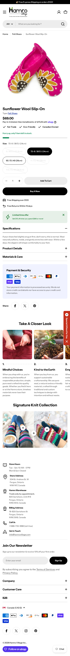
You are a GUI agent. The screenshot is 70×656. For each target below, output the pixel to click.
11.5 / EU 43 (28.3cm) (16, 171)
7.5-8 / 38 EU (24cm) (40, 151)
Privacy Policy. (10, 572)
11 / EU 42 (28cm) (39, 162)
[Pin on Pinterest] (35, 306)
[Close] (63, 215)
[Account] (59, 12)
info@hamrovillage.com (19, 534)
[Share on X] (25, 306)
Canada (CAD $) (14, 607)
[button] (66, 328)
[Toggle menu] (5, 12)
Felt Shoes (17, 34)
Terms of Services (45, 569)
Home (5, 34)
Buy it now (35, 191)
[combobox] (35, 24)
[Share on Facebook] (15, 306)
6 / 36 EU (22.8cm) (15, 152)
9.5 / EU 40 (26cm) (14, 160)
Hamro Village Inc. (18, 642)
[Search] (63, 24)
